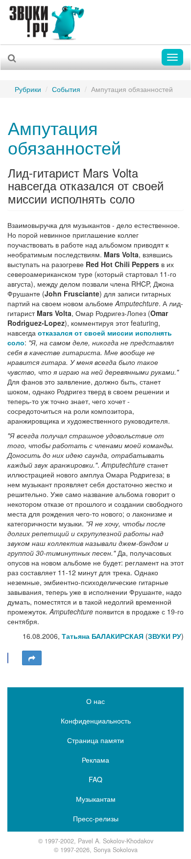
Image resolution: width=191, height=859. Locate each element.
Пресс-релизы (96, 818)
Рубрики (28, 89)
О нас (95, 701)
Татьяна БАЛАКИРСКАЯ (102, 636)
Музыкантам (96, 799)
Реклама (95, 760)
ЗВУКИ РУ (164, 636)
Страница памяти (95, 740)
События (66, 89)
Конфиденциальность (96, 720)
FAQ (95, 779)
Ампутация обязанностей (64, 137)
